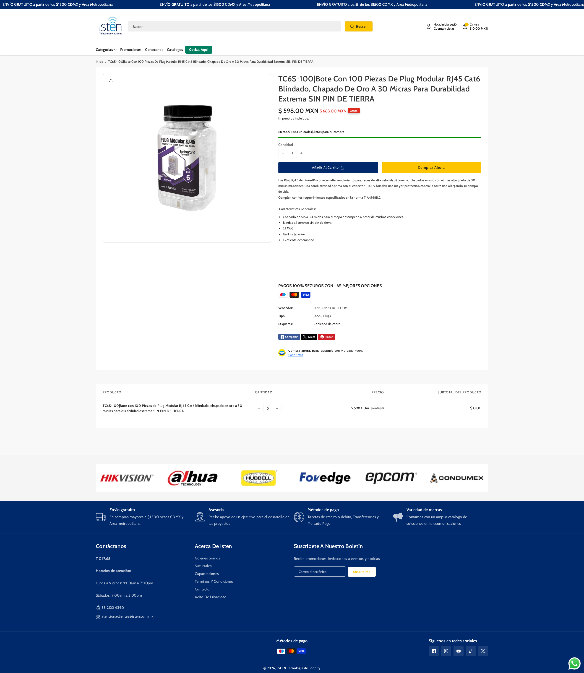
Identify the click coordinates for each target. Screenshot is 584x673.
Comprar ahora (431, 167)
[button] (475, 26)
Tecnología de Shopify (304, 668)
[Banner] (127, 478)
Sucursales (203, 566)
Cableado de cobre (327, 324)
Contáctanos (111, 546)
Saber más (295, 355)
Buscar (361, 26)
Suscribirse (361, 572)
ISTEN (281, 668)
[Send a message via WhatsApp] (574, 663)
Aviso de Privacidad (211, 597)
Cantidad (285, 145)
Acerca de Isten (213, 546)
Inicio (100, 62)
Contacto (202, 589)
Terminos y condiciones (214, 581)
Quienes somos (207, 558)
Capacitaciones (207, 574)
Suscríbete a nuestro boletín (328, 546)
